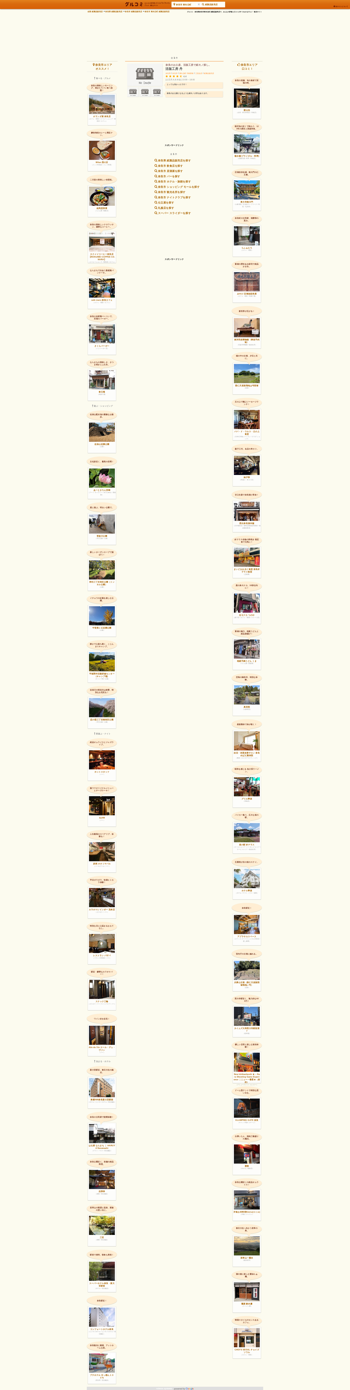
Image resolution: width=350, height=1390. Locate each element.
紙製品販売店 (209, 73)
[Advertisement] (175, 33)
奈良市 (174, 73)
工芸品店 (198, 73)
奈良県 (168, 73)
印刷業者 (190, 73)
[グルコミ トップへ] (147, 4)
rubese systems (164, 1388)
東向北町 (182, 73)
